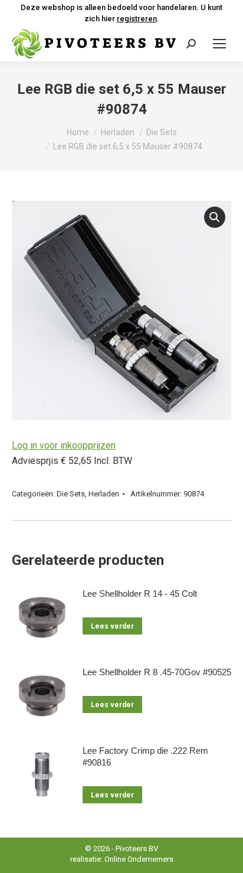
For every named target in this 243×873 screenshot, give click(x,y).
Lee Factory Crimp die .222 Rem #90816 (145, 756)
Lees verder (112, 626)
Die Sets (71, 493)
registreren (137, 18)
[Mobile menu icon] (219, 43)
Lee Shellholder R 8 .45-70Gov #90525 (157, 672)
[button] (214, 217)
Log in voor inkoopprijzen (64, 445)
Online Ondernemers (138, 859)
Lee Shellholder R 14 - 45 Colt (140, 593)
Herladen (103, 493)
